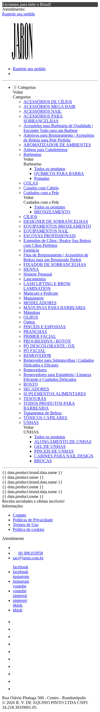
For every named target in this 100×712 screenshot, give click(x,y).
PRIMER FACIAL (39, 336)
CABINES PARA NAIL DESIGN (63, 456)
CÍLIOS (30, 216)
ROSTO (30, 384)
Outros (29, 322)
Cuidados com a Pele (41, 192)
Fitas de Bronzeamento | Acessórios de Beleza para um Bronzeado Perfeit (55, 257)
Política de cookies (28, 529)
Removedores (35, 370)
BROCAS (43, 461)
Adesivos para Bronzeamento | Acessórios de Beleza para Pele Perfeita (58, 137)
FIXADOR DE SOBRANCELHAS (54, 264)
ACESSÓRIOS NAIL (42, 111)
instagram (21, 576)
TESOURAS (34, 398)
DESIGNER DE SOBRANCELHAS (55, 221)
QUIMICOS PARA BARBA (59, 173)
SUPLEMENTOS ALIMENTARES (54, 394)
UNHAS (31, 422)
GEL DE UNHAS (50, 446)
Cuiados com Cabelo (41, 188)
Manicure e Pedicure (40, 293)
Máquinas (31, 312)
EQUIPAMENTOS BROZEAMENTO (57, 226)
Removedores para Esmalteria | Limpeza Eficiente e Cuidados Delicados (57, 377)
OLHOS (30, 317)
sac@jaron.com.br (28, 558)
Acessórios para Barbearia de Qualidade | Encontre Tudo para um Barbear (58, 128)
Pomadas (41, 178)
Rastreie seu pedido (18, 14)
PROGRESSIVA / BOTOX (47, 341)
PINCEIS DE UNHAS (54, 451)
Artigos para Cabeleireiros (45, 149)
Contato (19, 515)
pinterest (20, 595)
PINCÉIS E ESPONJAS (44, 326)
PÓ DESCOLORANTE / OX (49, 346)
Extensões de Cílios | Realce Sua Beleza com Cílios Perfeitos (57, 243)
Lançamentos (34, 279)
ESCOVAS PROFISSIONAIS (49, 236)
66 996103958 (30, 553)
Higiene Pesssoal (37, 274)
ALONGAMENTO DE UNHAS (62, 441)
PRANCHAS (35, 331)
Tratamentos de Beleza (42, 413)
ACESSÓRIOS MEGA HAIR (49, 106)
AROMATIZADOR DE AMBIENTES (57, 145)
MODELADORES (40, 303)
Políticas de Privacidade (33, 520)
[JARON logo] (22, 59)
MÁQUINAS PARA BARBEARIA (54, 307)
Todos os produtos (49, 168)
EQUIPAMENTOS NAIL (46, 231)
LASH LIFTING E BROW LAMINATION (47, 286)
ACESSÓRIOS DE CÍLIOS (47, 101)
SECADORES (36, 389)
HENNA (31, 269)
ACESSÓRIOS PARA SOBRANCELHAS (43, 118)
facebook (20, 567)
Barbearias (32, 154)
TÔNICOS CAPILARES (45, 417)
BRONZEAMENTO (52, 212)
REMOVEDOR (37, 355)
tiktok (17, 605)
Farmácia (31, 250)
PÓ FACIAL (34, 350)
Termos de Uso (25, 524)
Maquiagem (33, 298)
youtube (19, 586)
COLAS (30, 183)
